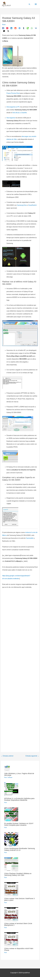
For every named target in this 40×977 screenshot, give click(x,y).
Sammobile (30, 538)
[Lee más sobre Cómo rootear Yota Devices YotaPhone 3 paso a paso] (11, 889)
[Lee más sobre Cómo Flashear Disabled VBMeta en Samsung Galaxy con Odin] (11, 864)
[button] (29, 4)
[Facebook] (3, 28)
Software (10, 777)
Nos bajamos (11, 118)
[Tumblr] (24, 28)
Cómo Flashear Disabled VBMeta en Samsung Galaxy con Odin (17, 874)
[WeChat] (28, 28)
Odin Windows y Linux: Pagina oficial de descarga (19, 774)
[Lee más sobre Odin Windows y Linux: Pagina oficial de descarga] (7, 768)
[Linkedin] (11, 28)
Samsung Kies (22, 205)
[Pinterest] (7, 28)
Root (3, 24)
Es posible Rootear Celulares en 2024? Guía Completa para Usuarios (18, 824)
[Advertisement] (20, 669)
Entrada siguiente (32, 756)
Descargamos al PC (13, 107)
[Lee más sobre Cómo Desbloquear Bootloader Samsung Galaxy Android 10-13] (11, 839)
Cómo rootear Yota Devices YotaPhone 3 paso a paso (19, 899)
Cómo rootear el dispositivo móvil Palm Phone (18, 949)
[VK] (36, 28)
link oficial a (20, 112)
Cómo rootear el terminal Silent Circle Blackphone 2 (18, 924)
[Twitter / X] (8, 31)
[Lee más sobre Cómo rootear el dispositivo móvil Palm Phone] (11, 939)
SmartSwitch (32, 205)
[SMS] (4, 31)
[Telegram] (19, 28)
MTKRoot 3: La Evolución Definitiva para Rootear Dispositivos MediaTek (19, 799)
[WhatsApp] (32, 28)
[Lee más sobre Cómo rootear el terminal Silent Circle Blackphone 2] (11, 914)
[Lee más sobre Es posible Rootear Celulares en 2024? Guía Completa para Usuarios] (11, 814)
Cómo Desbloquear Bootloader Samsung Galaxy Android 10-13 (19, 849)
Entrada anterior (7, 756)
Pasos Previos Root (13, 93)
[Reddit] (15, 28)
